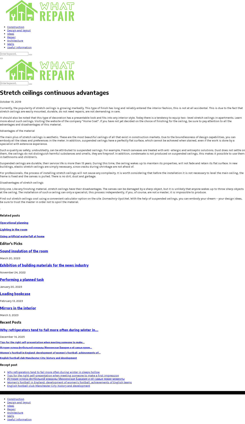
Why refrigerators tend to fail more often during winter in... (49, 330)
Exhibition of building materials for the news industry (44, 265)
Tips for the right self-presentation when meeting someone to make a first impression (63, 375)
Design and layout (19, 30)
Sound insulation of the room (24, 251)
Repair (11, 37)
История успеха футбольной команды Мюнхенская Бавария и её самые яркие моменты (66, 379)
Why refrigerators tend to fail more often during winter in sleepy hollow (53, 372)
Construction (15, 27)
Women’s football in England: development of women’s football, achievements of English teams (69, 382)
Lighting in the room (13, 229)
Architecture (15, 40)
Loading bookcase (15, 294)
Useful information (19, 47)
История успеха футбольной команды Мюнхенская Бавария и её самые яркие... (46, 347)
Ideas (10, 33)
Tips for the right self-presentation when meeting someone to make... (42, 342)
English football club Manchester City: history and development (38, 357)
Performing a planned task (22, 280)
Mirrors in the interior (18, 308)
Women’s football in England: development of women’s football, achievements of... (50, 352)
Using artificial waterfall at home (22, 236)
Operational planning (14, 222)
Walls (10, 44)
